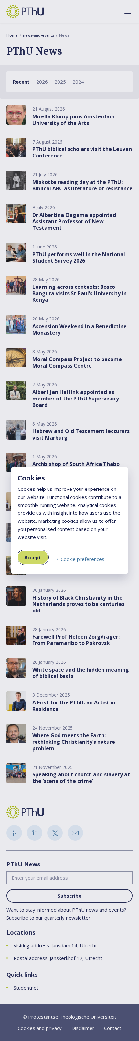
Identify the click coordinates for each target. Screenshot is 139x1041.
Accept (32, 557)
